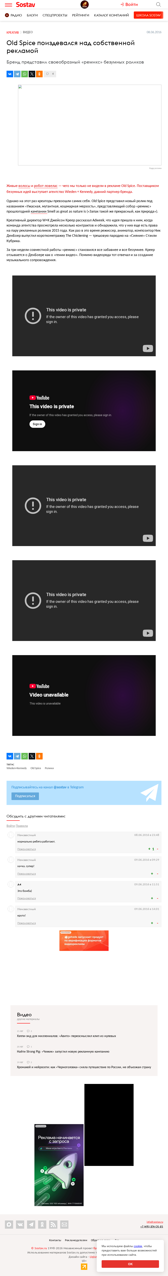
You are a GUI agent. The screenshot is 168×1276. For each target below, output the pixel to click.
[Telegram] (17, 74)
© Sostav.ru (39, 1248)
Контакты (55, 1240)
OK (130, 1264)
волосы (24, 186)
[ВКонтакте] (10, 74)
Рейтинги (80, 15)
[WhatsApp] (24, 74)
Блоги (32, 15)
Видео (24, 1014)
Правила (22, 826)
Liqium (94, 1257)
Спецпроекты (55, 15)
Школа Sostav (148, 15)
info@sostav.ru (155, 1222)
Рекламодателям (76, 1240)
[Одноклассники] (39, 74)
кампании (39, 212)
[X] (32, 74)
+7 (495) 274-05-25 (151, 1226)
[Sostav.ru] (34, 4)
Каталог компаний (111, 15)
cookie (138, 1246)
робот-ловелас (46, 186)
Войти (11, 826)
